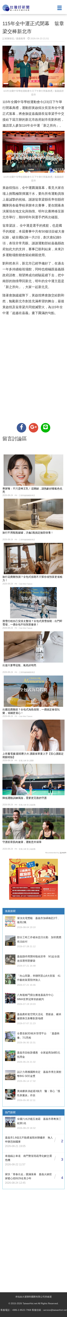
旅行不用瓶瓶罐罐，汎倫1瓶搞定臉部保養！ (27, 532)
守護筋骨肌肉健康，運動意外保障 (21, 842)
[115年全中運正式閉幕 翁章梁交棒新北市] (21, 428)
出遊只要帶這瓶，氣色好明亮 (19, 665)
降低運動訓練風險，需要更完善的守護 (24, 798)
